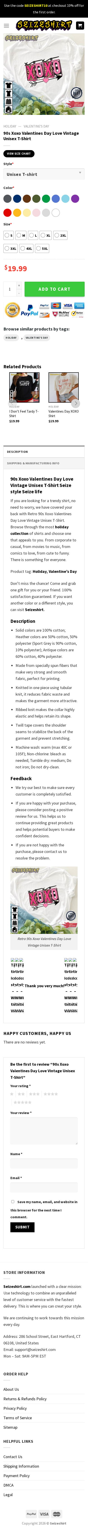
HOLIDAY (9, 126)
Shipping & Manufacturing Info (33, 463)
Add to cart (55, 289)
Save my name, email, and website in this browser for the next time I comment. (43, 1209)
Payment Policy (16, 1475)
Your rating (20, 1086)
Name (16, 1154)
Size (7, 224)
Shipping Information (21, 1466)
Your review (21, 1112)
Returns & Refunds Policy (24, 1398)
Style (8, 163)
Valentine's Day (36, 126)
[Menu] (6, 26)
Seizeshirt (34, 609)
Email (16, 1178)
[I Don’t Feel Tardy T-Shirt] (24, 387)
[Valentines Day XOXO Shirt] (63, 387)
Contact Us (12, 1456)
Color (8, 187)
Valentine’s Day (63, 571)
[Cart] (80, 25)
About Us (11, 1389)
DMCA (8, 1485)
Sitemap (10, 1427)
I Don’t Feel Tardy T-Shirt (24, 413)
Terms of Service (17, 1417)
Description (17, 452)
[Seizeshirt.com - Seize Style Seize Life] (44, 25)
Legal (8, 1494)
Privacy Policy (15, 1408)
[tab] (44, 451)
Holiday (11, 337)
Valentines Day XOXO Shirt (64, 413)
